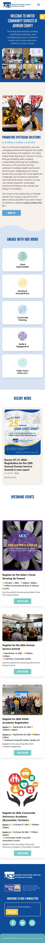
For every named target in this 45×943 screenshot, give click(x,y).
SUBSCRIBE (12, 911)
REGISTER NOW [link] (22, 601)
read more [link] (10, 477)
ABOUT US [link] (11, 212)
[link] (42, 16)
